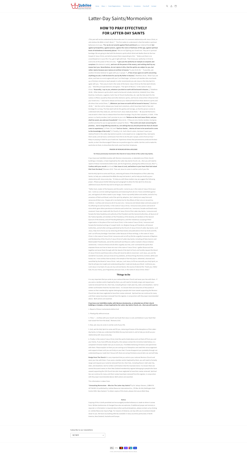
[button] (103, 6)
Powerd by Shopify (132, 451)
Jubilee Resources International (121, 451)
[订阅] (103, 435)
